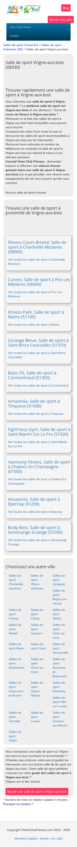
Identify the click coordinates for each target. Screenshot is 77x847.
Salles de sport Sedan (59, 614)
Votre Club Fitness (20, 27)
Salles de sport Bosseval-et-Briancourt (60, 667)
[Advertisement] (41, 77)
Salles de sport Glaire (15, 736)
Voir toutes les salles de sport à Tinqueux (35, 413)
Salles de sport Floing (37, 614)
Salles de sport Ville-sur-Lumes (60, 702)
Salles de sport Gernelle (15, 717)
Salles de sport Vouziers (37, 629)
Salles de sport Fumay (15, 614)
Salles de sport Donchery (59, 687)
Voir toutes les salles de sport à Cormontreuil (38, 385)
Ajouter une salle (60, 19)
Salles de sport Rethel (15, 629)
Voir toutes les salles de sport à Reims (33, 324)
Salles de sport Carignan (59, 580)
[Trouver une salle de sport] (23, 6)
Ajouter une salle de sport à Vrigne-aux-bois (37, 791)
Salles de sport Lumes (37, 717)
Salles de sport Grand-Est (20, 45)
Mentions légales (26, 838)
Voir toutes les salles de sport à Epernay (35, 511)
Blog (66, 8)
